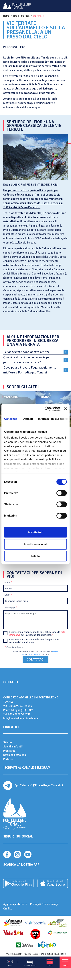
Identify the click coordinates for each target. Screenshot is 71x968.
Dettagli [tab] (28, 418)
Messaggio (11, 607)
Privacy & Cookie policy (44, 904)
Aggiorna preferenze (15, 904)
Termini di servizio (35, 654)
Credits (7, 908)
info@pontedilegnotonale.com (21, 718)
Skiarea (7, 742)
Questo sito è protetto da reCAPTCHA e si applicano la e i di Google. (35, 653)
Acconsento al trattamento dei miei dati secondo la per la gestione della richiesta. (37, 633)
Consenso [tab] (10, 418)
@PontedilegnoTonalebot (47, 785)
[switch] (61, 493)
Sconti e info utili (13, 746)
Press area (9, 750)
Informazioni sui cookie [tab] (53, 418)
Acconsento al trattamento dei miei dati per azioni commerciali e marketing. (34, 641)
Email (8, 594)
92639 (26, 714)
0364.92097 (15, 714)
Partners (8, 759)
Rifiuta (35, 556)
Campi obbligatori (14, 647)
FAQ (22, 47)
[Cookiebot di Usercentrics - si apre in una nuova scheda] (45, 408)
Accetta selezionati (35, 544)
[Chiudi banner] (65, 409)
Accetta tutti (35, 532)
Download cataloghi (15, 755)
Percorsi (10, 47)
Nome (8, 582)
